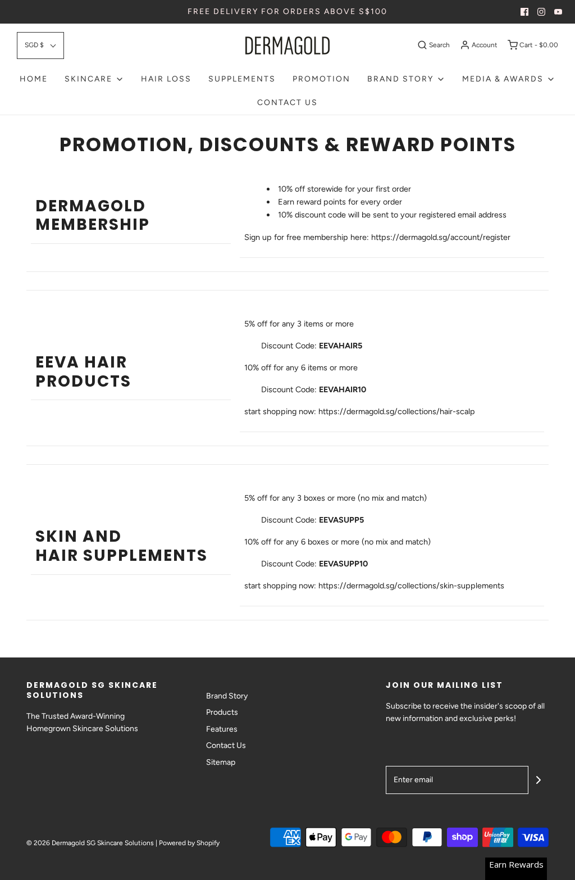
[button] (40, 45)
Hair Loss (166, 79)
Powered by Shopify (189, 843)
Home (34, 79)
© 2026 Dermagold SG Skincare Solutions (90, 843)
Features (222, 729)
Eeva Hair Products (83, 371)
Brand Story (227, 696)
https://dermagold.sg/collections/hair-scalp (396, 411)
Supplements (242, 79)
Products (222, 712)
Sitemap (220, 762)
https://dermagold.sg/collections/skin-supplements (411, 585)
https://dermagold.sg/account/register (440, 237)
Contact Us (287, 102)
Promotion (321, 79)
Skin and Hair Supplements (121, 545)
